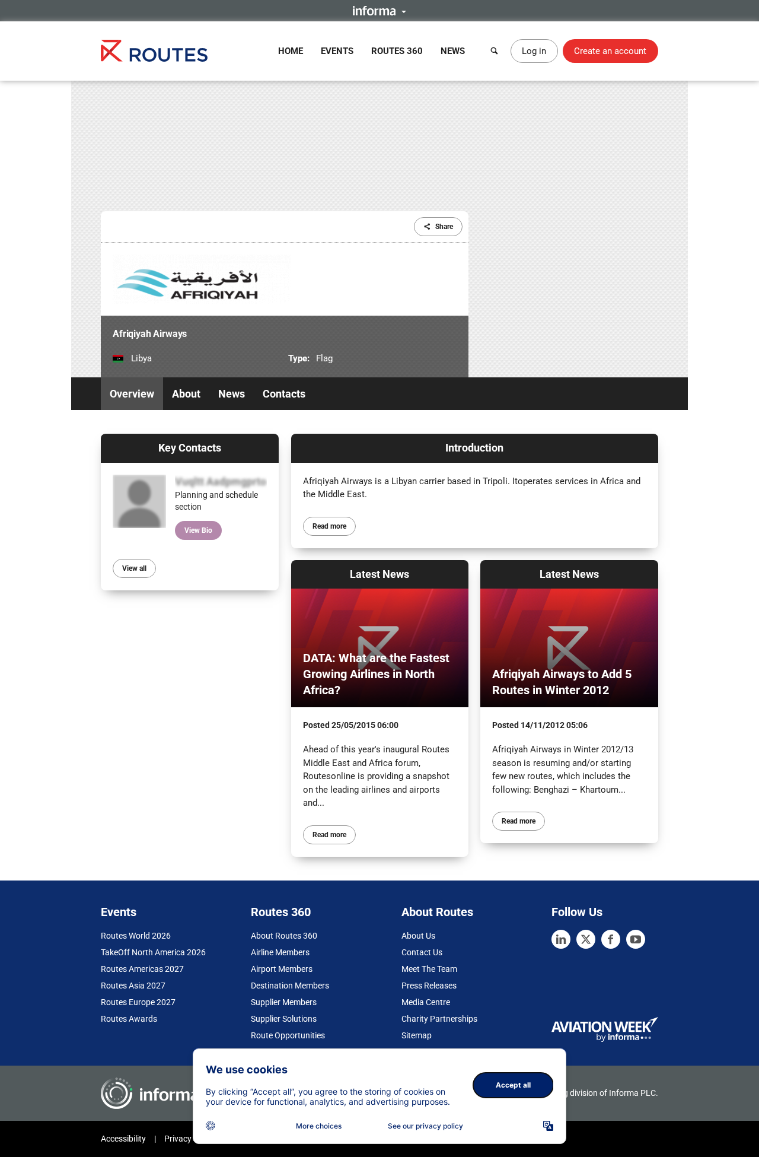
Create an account (610, 51)
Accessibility (123, 1138)
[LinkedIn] (560, 939)
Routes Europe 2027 (138, 1002)
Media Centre (425, 1002)
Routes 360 (397, 51)
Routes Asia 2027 (133, 985)
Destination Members (290, 985)
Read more (329, 526)
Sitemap (416, 1035)
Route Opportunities (288, 1035)
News (453, 51)
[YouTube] (635, 939)
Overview (132, 393)
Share (444, 227)
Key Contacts (189, 447)
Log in (534, 51)
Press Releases (429, 985)
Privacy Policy (189, 1138)
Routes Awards (129, 1019)
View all (134, 568)
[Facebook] (610, 939)
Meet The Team (429, 969)
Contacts (284, 393)
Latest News (379, 574)
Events (337, 51)
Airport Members (281, 969)
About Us (418, 935)
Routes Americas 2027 (142, 969)
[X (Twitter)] (585, 939)
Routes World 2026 (136, 935)
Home (290, 51)
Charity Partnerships (439, 1019)
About (186, 393)
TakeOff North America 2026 (153, 952)
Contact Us (421, 952)
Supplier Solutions (284, 1019)
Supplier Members (284, 1002)
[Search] (494, 51)
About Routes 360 (284, 935)
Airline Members (280, 952)
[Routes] (154, 51)
